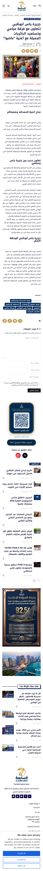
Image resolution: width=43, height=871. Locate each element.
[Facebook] (13, 796)
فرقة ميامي (9, 308)
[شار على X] (25, 455)
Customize (21, 859)
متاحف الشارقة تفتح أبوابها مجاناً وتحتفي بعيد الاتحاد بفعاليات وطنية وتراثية (28, 716)
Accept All (21, 853)
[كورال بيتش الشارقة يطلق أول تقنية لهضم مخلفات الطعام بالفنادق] (37, 531)
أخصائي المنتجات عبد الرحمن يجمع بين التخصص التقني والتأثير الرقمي (19, 517)
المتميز (37, 308)
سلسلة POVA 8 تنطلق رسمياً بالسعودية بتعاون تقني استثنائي (18, 568)
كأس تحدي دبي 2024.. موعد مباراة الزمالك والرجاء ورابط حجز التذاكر (28, 732)
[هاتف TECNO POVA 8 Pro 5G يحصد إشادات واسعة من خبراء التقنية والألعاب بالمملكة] (37, 547)
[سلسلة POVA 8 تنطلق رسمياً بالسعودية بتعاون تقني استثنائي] (37, 564)
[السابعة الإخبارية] (21, 6)
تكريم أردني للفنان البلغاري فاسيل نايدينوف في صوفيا (19, 471)
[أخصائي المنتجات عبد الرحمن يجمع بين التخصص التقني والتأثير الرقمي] (37, 514)
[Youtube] (21, 796)
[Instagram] (29, 796)
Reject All (21, 866)
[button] (39, 6)
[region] (21, 851)
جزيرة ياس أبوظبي (24, 308)
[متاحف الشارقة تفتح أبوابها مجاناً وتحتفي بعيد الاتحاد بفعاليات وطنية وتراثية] (8, 714)
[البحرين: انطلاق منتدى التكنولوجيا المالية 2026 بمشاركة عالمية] (37, 497)
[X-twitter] (25, 796)
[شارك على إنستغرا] (18, 455)
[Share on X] (36, 51)
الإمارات (38, 19)
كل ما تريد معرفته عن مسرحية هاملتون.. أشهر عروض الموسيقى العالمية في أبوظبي (29, 698)
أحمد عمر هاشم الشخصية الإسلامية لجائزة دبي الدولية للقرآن (29, 749)
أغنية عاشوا (35, 304)
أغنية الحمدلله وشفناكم (21, 300)
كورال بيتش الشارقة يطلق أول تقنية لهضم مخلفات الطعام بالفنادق (17, 534)
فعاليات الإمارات (29, 19)
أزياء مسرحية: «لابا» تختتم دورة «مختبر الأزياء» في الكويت (17, 485)
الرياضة (11, 731)
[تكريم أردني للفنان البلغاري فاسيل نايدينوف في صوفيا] (37, 470)
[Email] (32, 51)
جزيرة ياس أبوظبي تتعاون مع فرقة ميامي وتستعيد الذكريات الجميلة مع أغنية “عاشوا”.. (23, 91)
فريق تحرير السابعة (27, 44)
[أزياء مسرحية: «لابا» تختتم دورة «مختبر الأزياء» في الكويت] (37, 483)
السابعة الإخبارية (12, 304)
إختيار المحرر (9, 717)
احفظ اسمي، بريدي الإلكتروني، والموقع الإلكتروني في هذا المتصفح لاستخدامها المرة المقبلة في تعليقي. (21, 384)
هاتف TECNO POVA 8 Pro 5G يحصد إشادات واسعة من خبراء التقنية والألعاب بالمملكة (18, 551)
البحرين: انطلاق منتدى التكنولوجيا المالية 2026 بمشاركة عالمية (21, 501)
